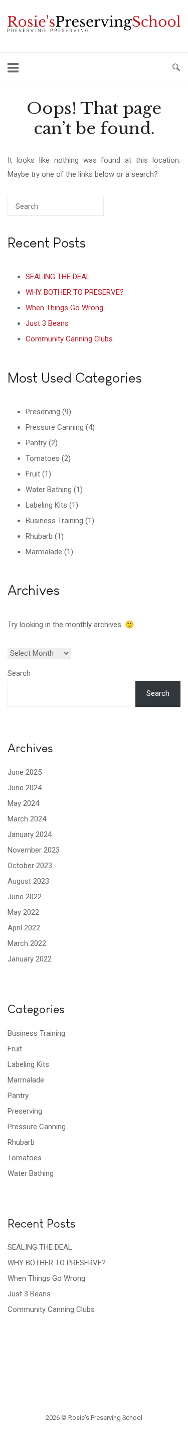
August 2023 (28, 881)
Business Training (54, 520)
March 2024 (27, 818)
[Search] (81, 210)
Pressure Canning (55, 427)
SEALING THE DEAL (58, 276)
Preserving (43, 411)
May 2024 (23, 803)
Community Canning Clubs (69, 338)
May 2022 (23, 912)
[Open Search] (176, 67)
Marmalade (44, 551)
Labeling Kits (46, 505)
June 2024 (25, 787)
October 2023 (30, 865)
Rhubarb (39, 536)
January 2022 (30, 958)
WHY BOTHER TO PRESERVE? (75, 292)
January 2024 (30, 834)
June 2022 (25, 896)
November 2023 (34, 850)
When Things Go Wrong (64, 307)
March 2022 (27, 943)
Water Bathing (49, 489)
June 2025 (25, 772)
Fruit (33, 473)
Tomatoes (43, 458)
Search (19, 673)
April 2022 (24, 927)
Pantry (36, 442)
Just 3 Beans (47, 323)
